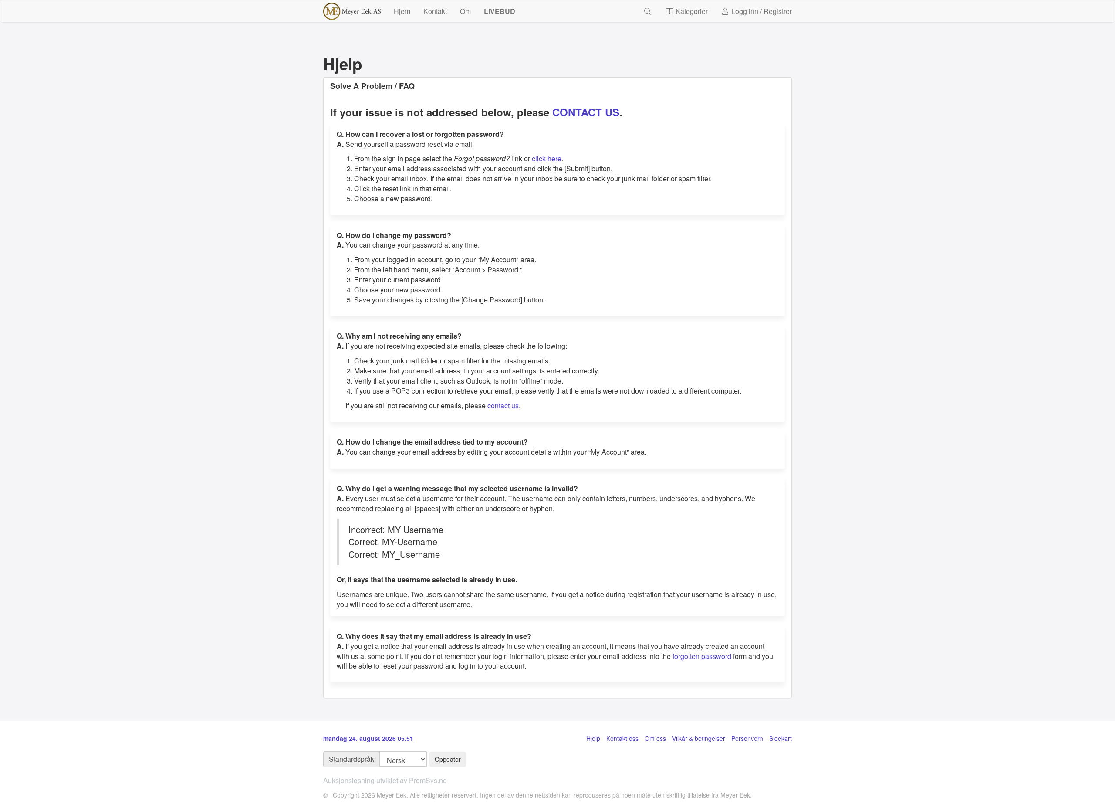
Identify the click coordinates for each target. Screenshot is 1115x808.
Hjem (402, 11)
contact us (503, 406)
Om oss (655, 738)
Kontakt (435, 11)
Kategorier (691, 11)
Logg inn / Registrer (761, 11)
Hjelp (593, 738)
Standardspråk (351, 759)
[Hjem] (352, 11)
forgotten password (701, 656)
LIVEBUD (499, 11)
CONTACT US (585, 112)
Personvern (747, 738)
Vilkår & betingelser (698, 738)
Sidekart (780, 738)
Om (465, 11)
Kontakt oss (622, 738)
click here (546, 158)
